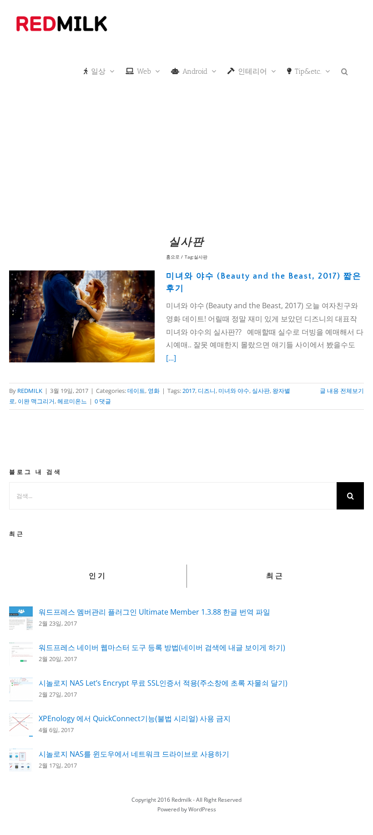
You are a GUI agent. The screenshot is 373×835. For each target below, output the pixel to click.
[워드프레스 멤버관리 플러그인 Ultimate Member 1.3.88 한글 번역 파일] (21, 613)
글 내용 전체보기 (342, 391)
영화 (154, 391)
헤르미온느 (72, 401)
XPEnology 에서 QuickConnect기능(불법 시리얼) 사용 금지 (135, 718)
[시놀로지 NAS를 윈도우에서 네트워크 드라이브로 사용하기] (21, 755)
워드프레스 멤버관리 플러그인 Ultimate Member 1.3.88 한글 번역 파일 (154, 612)
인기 (98, 576)
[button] (344, 70)
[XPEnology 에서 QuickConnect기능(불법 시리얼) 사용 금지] (21, 719)
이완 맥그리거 (36, 401)
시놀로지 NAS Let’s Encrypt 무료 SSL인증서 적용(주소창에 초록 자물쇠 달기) (163, 683)
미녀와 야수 (233, 391)
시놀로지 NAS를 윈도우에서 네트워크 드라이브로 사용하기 (134, 754)
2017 (188, 391)
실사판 (261, 391)
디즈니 (207, 391)
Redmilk (181, 800)
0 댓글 (103, 401)
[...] (171, 358)
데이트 (136, 391)
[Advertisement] (186, 161)
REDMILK (29, 391)
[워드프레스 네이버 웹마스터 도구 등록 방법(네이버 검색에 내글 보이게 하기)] (21, 648)
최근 (275, 576)
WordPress (202, 809)
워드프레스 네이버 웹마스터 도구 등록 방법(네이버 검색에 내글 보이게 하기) (162, 647)
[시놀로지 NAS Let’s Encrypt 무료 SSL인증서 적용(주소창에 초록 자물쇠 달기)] (21, 684)
